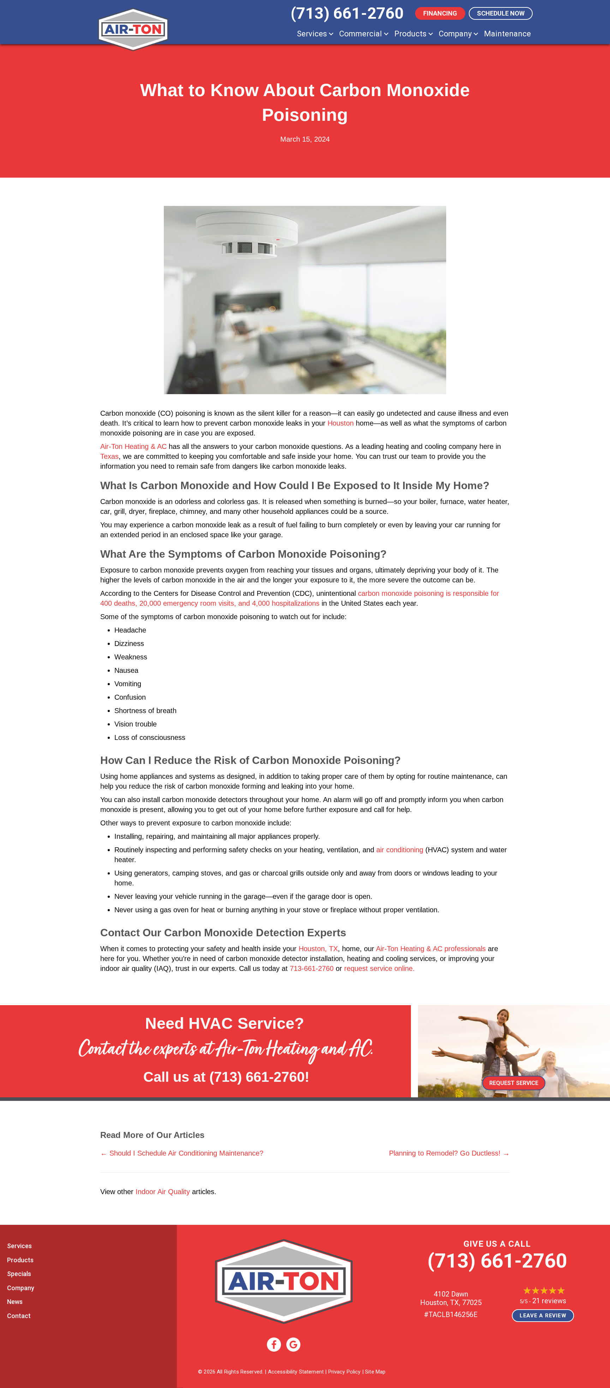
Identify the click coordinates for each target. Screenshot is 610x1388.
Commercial (360, 33)
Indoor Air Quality (163, 1192)
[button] (331, 33)
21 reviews (549, 1301)
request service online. (379, 968)
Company (455, 33)
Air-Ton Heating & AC (133, 446)
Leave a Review (543, 1315)
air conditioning (399, 850)
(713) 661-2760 (257, 1077)
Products (410, 33)
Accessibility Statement (296, 1372)
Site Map (375, 1372)
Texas (109, 456)
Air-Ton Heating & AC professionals (431, 949)
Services (312, 33)
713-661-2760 (312, 968)
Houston (341, 423)
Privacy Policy (344, 1372)
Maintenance (507, 33)
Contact (19, 1315)
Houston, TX (318, 949)
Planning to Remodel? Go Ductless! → (449, 1153)
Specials (19, 1273)
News (15, 1301)
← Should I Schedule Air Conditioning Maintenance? (181, 1153)
